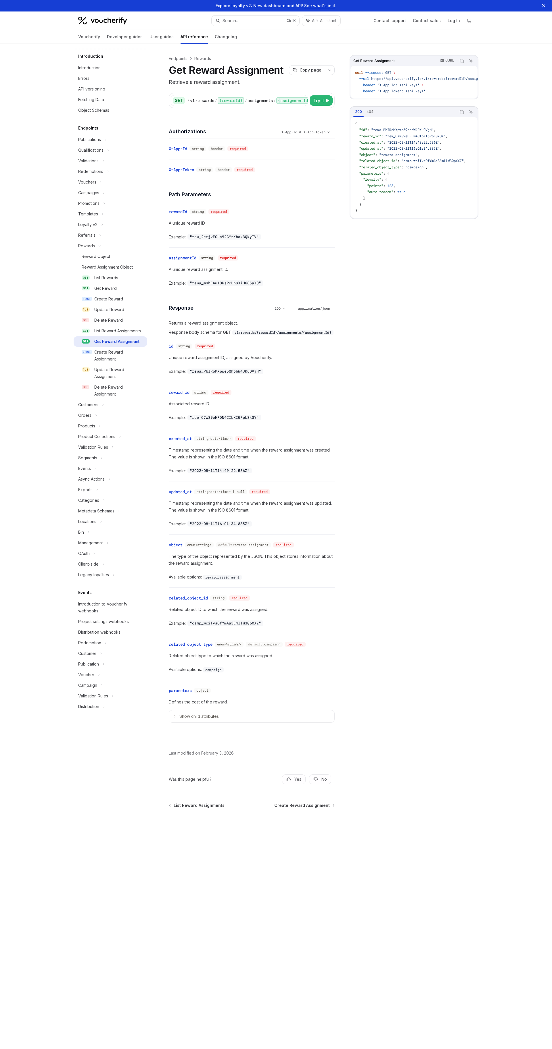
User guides (162, 36)
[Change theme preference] (469, 20)
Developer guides (125, 36)
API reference (194, 36)
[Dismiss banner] (543, 5)
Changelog (226, 36)
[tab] (358, 111)
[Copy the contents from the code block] (461, 61)
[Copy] (302, 100)
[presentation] (414, 82)
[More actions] (330, 70)
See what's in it (319, 5)
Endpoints (178, 58)
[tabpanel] (414, 167)
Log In (454, 20)
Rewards (202, 58)
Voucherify (89, 36)
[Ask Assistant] (471, 61)
